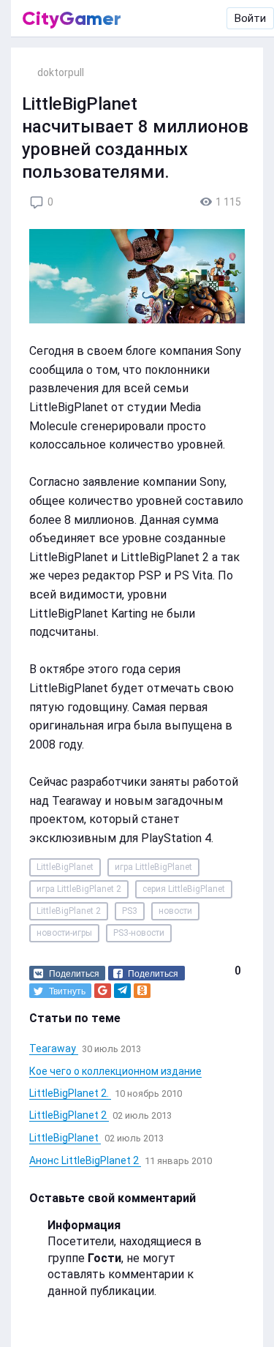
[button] (67, 973)
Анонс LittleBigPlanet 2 (85, 1160)
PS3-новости (138, 933)
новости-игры (64, 933)
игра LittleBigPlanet (153, 867)
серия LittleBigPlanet (183, 889)
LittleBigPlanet (65, 867)
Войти (250, 18)
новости (175, 911)
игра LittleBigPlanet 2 (79, 889)
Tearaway (53, 1048)
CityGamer (71, 18)
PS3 (129, 911)
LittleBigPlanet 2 (69, 911)
